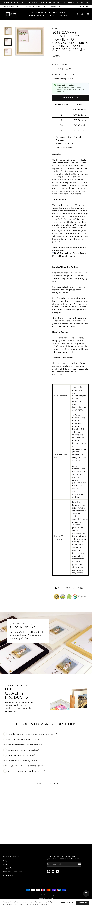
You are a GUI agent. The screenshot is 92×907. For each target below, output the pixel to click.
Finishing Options (64, 74)
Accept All (82, 903)
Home (54, 29)
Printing (62, 16)
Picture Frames (38, 12)
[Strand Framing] (11, 14)
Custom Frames (57, 12)
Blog (5, 860)
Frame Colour (61, 64)
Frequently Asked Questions (14, 872)
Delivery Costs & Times (12, 857)
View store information (64, 147)
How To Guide (8, 875)
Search (6, 864)
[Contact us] (86, 893)
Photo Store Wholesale (51, 6)
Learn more (45, 904)
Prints (51, 16)
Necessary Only (66, 903)
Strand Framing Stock (31, 6)
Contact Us (7, 868)
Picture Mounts (36, 16)
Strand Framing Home (12, 6)
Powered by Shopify (46, 898)
